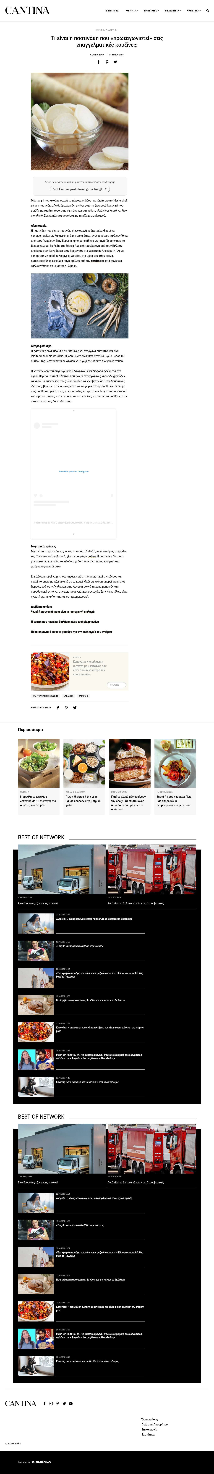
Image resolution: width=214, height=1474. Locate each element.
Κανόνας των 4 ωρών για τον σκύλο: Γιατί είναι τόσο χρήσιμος (87, 1082)
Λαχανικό (68, 696)
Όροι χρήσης (150, 1419)
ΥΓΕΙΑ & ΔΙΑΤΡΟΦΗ (107, 30)
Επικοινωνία (149, 1429)
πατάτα (94, 261)
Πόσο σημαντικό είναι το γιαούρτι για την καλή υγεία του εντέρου (71, 632)
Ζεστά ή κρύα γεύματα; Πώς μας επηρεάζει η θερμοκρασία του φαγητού (174, 801)
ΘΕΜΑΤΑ (24, 791)
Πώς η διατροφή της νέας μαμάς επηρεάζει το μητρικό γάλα (83, 801)
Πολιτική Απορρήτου (155, 1424)
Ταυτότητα (148, 1434)
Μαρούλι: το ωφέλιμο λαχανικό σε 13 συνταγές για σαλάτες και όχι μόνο (38, 801)
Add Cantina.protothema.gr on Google (78, 189)
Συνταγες (112, 10)
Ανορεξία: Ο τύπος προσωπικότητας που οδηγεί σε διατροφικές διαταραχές (94, 918)
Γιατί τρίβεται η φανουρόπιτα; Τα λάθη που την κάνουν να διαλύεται (90, 1000)
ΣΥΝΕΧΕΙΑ (114, 685)
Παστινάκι (83, 696)
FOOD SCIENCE (119, 791)
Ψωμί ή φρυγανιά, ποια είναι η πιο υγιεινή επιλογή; (63, 611)
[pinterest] (107, 62)
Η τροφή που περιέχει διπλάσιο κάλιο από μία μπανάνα (65, 622)
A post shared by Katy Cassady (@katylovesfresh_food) (61, 522)
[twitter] (115, 62)
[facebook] (98, 62)
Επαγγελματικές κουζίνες (45, 696)
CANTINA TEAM (97, 55)
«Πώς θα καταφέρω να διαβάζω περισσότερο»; (80, 946)
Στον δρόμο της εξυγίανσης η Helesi (38, 903)
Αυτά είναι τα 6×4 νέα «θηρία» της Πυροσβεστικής (136, 903)
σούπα (92, 556)
